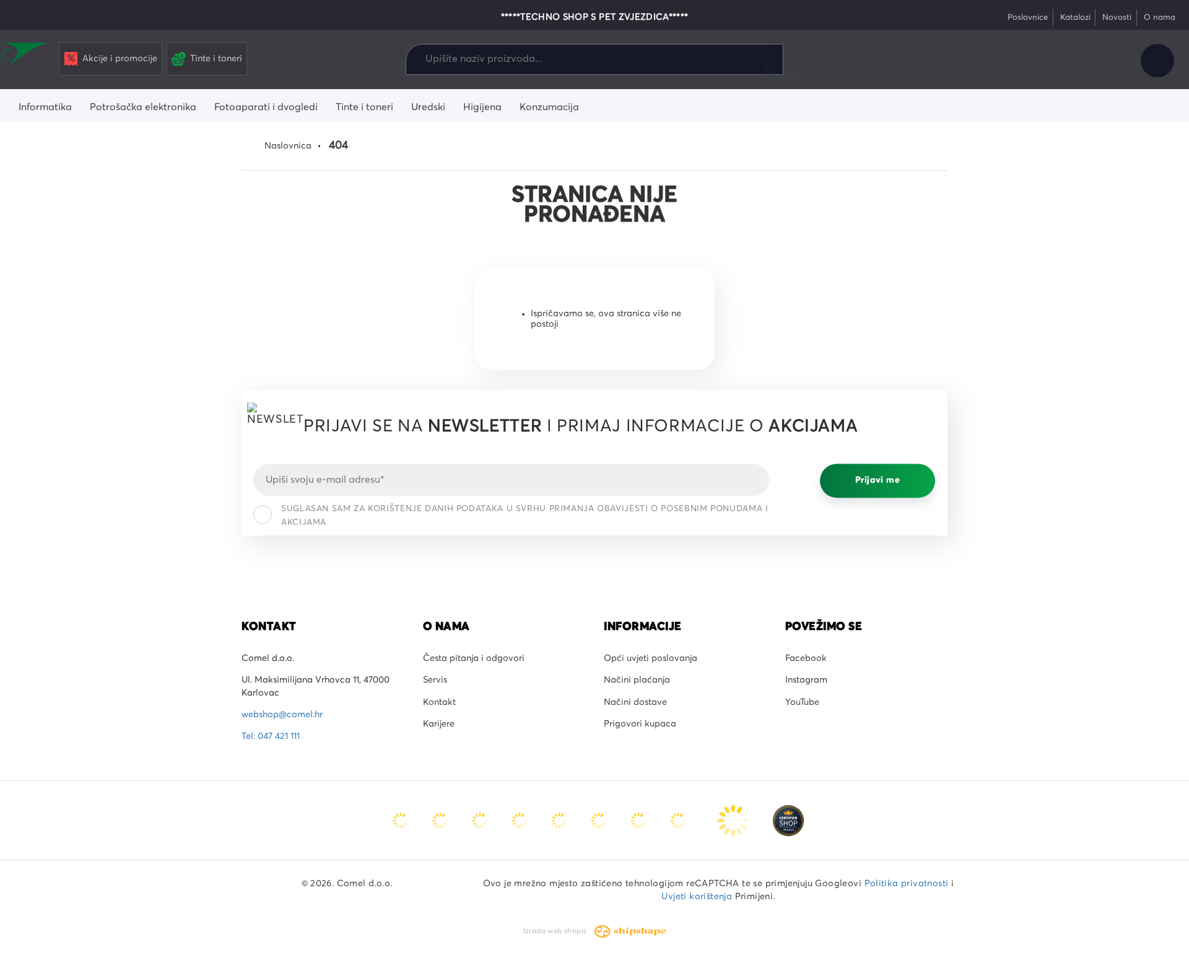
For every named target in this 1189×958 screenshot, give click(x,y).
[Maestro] (441, 820)
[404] (788, 820)
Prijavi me (877, 481)
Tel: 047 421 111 (271, 736)
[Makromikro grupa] (27, 57)
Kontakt (439, 702)
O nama (1159, 18)
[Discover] (560, 820)
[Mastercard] (402, 820)
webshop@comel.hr (282, 714)
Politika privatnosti (907, 883)
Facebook (806, 658)
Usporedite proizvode (1023, 60)
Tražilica (783, 59)
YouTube (802, 702)
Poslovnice (1028, 18)
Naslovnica (287, 146)
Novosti (1116, 18)
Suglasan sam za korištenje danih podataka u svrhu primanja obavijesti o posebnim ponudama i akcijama (524, 515)
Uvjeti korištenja (696, 896)
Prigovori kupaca (640, 724)
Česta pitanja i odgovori (474, 658)
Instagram (806, 680)
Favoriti (1065, 60)
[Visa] (481, 820)
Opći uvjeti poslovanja (650, 658)
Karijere (439, 724)
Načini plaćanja (637, 680)
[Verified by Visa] (600, 820)
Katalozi (1075, 18)
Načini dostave (635, 702)
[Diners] (521, 820)
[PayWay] (734, 820)
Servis (435, 680)
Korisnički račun (1157, 60)
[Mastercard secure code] (640, 820)
